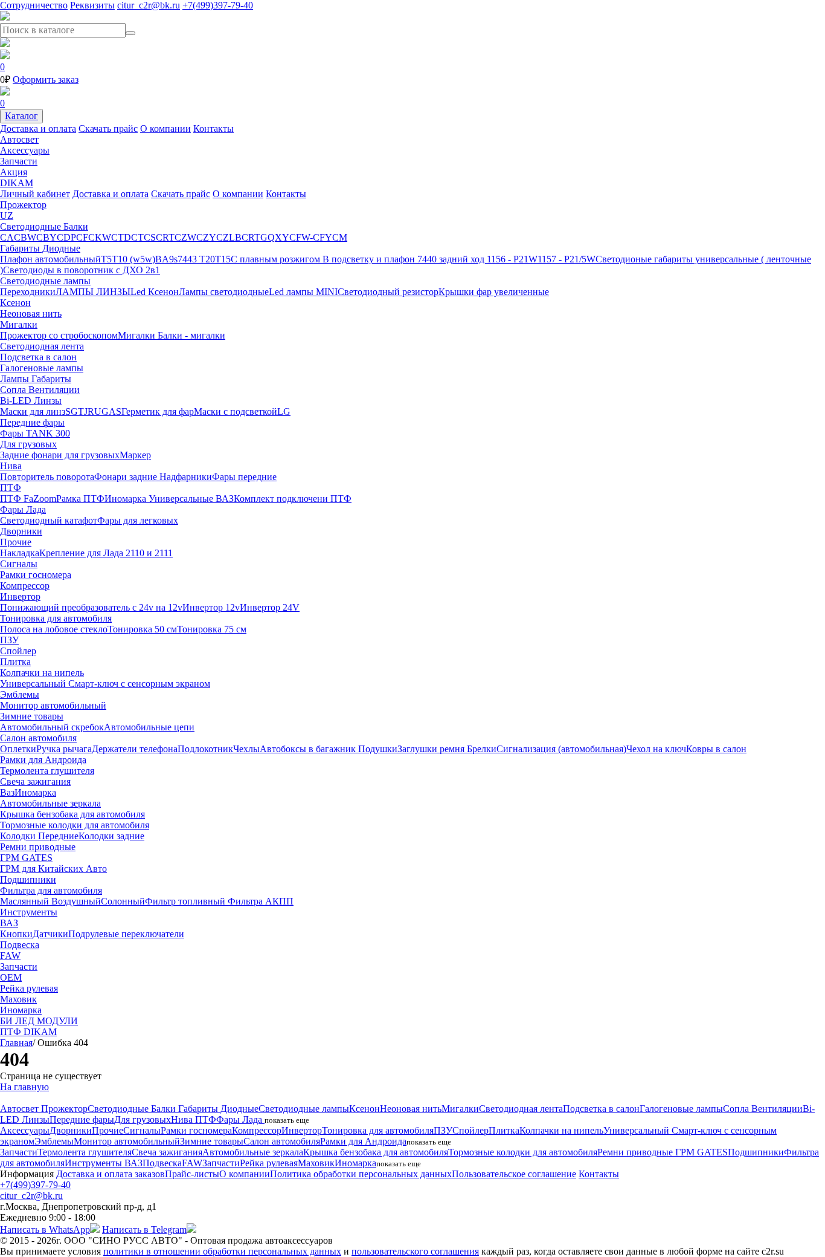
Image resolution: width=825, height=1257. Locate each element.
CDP (66, 237)
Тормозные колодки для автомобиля (74, 825)
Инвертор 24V (270, 607)
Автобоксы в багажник (309, 749)
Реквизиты (92, 5)
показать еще (287, 1120)
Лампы (15, 379)
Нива (11, 466)
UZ (6, 215)
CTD (121, 237)
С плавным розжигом (277, 259)
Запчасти (18, 161)
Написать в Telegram (144, 1229)
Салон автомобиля (38, 738)
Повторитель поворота (47, 477)
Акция (13, 172)
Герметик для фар (157, 411)
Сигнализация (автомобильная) (561, 749)
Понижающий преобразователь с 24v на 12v (91, 607)
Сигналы (18, 564)
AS (115, 411)
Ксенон (15, 302)
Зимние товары (31, 716)
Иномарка (126, 498)
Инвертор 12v (211, 607)
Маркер (135, 455)
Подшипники (28, 879)
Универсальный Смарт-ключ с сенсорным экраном (105, 683)
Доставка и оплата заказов (110, 1174)
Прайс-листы (192, 1174)
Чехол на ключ (656, 749)
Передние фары (32, 422)
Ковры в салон (716, 749)
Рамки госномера (35, 575)
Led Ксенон (154, 292)
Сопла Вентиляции (40, 390)
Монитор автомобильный (53, 705)
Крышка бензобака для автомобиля (72, 814)
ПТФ (10, 487)
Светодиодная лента (42, 346)
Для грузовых (28, 444)
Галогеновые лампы (41, 368)
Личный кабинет (35, 194)
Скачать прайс (108, 128)
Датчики (50, 934)
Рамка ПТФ (80, 498)
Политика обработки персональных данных (361, 1174)
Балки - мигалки (191, 335)
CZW (185, 237)
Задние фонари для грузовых (60, 455)
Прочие (15, 542)
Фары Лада (23, 509)
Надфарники (185, 477)
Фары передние (244, 477)
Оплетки (18, 749)
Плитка (15, 662)
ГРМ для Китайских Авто (53, 868)
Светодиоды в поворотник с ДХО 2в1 (81, 270)
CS (150, 237)
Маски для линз (32, 411)
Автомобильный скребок (52, 727)
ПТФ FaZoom (28, 498)
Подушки (377, 749)
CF (82, 237)
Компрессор (25, 585)
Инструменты (28, 912)
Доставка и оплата (38, 128)
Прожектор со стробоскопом (59, 335)
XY (282, 237)
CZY (206, 237)
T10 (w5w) (133, 259)
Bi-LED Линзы (31, 400)
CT (137, 237)
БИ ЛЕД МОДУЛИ (39, 1021)
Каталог (21, 116)
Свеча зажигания (35, 781)
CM (339, 237)
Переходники (28, 292)
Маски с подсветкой (235, 411)
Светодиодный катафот (48, 520)
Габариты (51, 379)
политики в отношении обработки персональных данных (222, 1251)
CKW (99, 237)
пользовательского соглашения (415, 1251)
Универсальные (182, 498)
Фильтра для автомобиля (51, 890)
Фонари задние (126, 477)
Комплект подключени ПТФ (293, 498)
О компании (165, 128)
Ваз (7, 792)
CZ (222, 237)
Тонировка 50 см (142, 629)
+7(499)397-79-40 (217, 5)
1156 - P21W (512, 259)
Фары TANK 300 (35, 433)
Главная (16, 1043)
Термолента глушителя (47, 770)
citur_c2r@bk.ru (148, 5)
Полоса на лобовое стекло (54, 629)
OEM (11, 977)
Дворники (21, 531)
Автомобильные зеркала (50, 803)
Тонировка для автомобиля (56, 618)
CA (7, 237)
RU (94, 411)
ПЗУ (9, 640)
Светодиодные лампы (45, 281)
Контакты (213, 128)
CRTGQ (258, 237)
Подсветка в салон (38, 357)
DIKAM (16, 183)
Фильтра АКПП (261, 901)
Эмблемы (19, 694)
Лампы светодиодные (224, 292)
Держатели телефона (135, 749)
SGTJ (76, 411)
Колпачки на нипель (42, 672)
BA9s (166, 259)
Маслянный (25, 901)
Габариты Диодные (40, 248)
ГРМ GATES (26, 858)
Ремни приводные (37, 847)
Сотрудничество (34, 5)
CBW (25, 237)
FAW (10, 955)
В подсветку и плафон (370, 259)
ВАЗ (225, 498)
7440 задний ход (452, 259)
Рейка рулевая (29, 988)
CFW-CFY (310, 237)
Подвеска (19, 945)
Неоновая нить (31, 313)
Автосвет (19, 139)
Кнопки (16, 934)
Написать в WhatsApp (45, 1229)
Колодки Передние (39, 836)
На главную (24, 1087)
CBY (46, 237)
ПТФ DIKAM (28, 1032)
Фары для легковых (137, 520)
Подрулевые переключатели (126, 934)
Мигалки (18, 324)
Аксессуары (25, 150)
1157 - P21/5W (566, 259)
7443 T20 (196, 259)
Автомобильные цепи (149, 727)
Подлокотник (205, 749)
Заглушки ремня (432, 749)
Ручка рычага (64, 749)
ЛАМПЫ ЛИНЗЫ (93, 292)
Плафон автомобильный (50, 259)
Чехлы (246, 749)
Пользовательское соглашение (514, 1174)
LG (284, 411)
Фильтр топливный (186, 901)
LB (235, 237)
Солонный (123, 901)
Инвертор (20, 596)
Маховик (18, 999)
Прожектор (23, 205)
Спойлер (18, 651)
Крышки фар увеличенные (493, 292)
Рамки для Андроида (43, 760)
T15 (223, 259)
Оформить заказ (46, 79)
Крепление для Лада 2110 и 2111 (106, 553)
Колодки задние (111, 836)
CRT (165, 237)
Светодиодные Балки (44, 226)
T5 (106, 259)
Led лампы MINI (303, 292)
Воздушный (76, 901)
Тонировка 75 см (211, 629)
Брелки (481, 749)
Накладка (19, 553)
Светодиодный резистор (388, 292)
